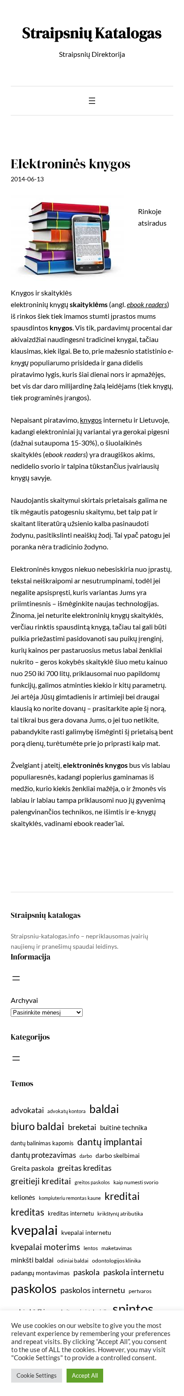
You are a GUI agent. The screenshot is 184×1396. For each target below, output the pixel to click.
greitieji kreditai (41, 1181)
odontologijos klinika (116, 1260)
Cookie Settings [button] (37, 1375)
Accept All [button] (85, 1375)
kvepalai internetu (86, 1232)
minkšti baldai (32, 1259)
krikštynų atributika (120, 1213)
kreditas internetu (71, 1213)
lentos (91, 1248)
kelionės (23, 1197)
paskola (86, 1272)
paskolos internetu (92, 1290)
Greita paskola (32, 1168)
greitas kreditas (85, 1168)
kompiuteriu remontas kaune (70, 1198)
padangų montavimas (40, 1272)
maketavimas (116, 1248)
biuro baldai (37, 1126)
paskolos (34, 1288)
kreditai (122, 1196)
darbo (85, 1156)
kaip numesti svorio (136, 1182)
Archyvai (24, 1000)
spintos (133, 1308)
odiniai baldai (72, 1260)
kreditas (27, 1212)
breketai (82, 1127)
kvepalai (34, 1230)
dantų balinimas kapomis (42, 1143)
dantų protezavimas (43, 1155)
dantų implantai (109, 1142)
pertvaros (140, 1291)
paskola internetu (133, 1272)
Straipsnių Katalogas (92, 32)
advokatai (27, 1110)
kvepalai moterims (45, 1247)
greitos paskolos (92, 1182)
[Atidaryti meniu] (92, 100)
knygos (91, 419)
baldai (104, 1108)
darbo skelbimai (118, 1155)
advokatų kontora (66, 1111)
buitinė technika (123, 1127)
